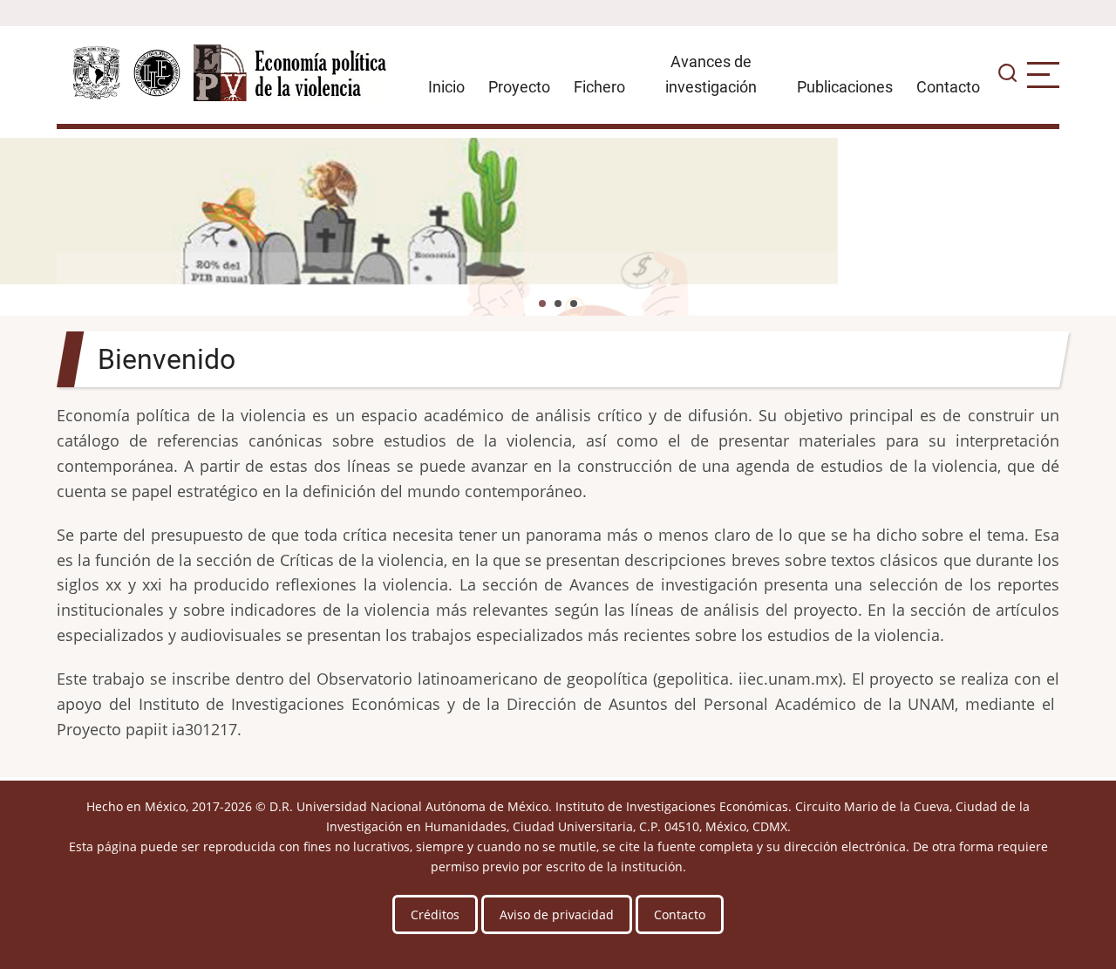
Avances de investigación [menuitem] (711, 74)
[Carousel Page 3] (573, 303)
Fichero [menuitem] (599, 87)
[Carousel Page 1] (542, 303)
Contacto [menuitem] (948, 87)
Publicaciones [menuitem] (845, 87)
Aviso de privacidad (557, 914)
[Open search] (1007, 75)
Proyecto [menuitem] (519, 87)
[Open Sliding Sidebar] (1043, 75)
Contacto (679, 914)
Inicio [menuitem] (446, 87)
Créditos (435, 914)
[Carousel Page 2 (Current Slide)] (558, 303)
